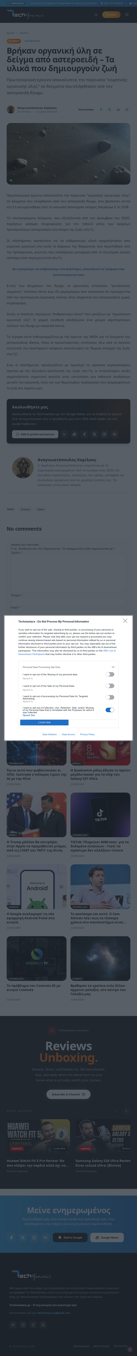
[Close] (126, 622)
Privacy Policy (87, 734)
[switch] (110, 674)
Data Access (68, 734)
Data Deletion (49, 734)
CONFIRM (44, 722)
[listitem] (68, 667)
